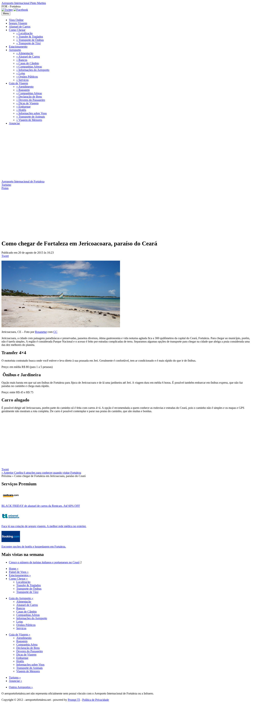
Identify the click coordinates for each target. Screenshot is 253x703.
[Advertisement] (112, 154)
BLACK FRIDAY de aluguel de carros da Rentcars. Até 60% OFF (40, 505)
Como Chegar (17, 29)
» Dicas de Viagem (27, 103)
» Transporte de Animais (30, 116)
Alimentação (23, 601)
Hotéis (20, 661)
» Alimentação (24, 53)
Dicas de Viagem (26, 654)
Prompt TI (74, 699)
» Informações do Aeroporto (32, 70)
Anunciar (14, 123)
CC (55, 331)
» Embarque (23, 106)
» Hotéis (21, 110)
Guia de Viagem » (19, 634)
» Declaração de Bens (29, 96)
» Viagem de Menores (29, 120)
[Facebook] (21, 9)
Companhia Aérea (26, 644)
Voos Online (16, 19)
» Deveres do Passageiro (30, 100)
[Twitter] (7, 9)
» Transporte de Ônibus (30, 39)
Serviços (21, 628)
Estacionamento (18, 46)
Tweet (5, 255)
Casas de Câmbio (26, 611)
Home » (13, 568)
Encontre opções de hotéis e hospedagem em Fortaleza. (33, 546)
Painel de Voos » (19, 572)
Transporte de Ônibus (28, 588)
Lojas (19, 621)
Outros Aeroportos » (21, 687)
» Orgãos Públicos (27, 76)
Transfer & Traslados (28, 585)
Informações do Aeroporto (31, 618)
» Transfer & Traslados (29, 36)
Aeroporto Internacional (23, 3)
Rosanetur (41, 331)
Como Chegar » (18, 578)
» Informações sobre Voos (31, 113)
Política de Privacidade (95, 699)
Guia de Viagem (18, 83)
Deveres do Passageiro (29, 651)
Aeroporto (15, 49)
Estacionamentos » (20, 575)
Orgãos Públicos (26, 624)
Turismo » (15, 677)
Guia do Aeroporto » (21, 598)
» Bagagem (23, 90)
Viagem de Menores (28, 671)
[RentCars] (10, 500)
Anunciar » (15, 680)
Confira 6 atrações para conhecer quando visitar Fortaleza (41, 472)
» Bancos (21, 60)
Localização (23, 582)
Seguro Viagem (18, 23)
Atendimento (23, 637)
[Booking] (10, 541)
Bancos (20, 608)
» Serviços (22, 80)
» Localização (24, 33)
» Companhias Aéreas (29, 66)
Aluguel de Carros (19, 26)
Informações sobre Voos (30, 664)
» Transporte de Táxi (28, 43)
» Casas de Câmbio (27, 63)
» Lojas (20, 73)
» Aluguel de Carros (28, 56)
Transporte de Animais (29, 667)
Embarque (22, 657)
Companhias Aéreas (28, 614)
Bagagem (21, 641)
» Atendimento (25, 86)
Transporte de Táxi (27, 592)
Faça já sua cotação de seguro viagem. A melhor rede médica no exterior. (43, 526)
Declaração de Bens (28, 647)
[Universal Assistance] (10, 520)
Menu (6, 13)
